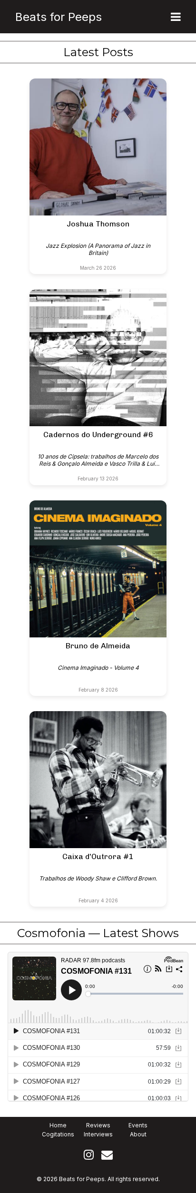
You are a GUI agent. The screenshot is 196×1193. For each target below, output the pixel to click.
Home (58, 1125)
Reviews (98, 1125)
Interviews (98, 1134)
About (138, 1134)
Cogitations (58, 1134)
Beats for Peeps (58, 17)
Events (137, 1125)
